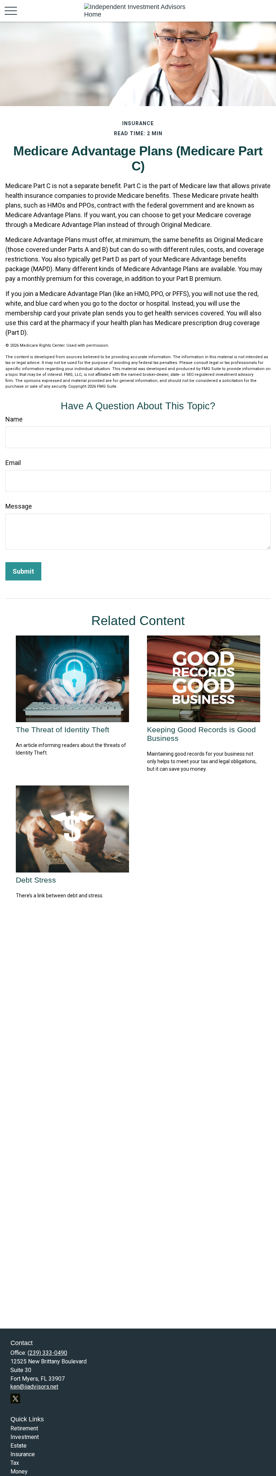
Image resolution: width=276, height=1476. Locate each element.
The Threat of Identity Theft (62, 729)
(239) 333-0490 (47, 1352)
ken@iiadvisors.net (34, 1386)
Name (14, 419)
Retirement (24, 1428)
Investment (24, 1437)
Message (18, 506)
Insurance (22, 1454)
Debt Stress (36, 880)
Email (13, 462)
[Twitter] (15, 1398)
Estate (18, 1445)
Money (19, 1471)
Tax (14, 1462)
